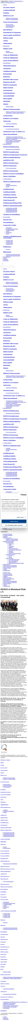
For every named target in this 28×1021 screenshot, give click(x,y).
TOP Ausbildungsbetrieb (10, 197)
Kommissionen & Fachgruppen (12, 32)
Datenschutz (6, 260)
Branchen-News (7, 219)
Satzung (7, 51)
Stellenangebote (7, 43)
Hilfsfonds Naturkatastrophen (11, 109)
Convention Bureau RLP (14, 559)
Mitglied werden (7, 48)
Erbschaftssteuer (7, 90)
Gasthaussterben (8, 115)
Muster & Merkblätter (9, 176)
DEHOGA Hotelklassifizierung (11, 157)
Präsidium (6, 13)
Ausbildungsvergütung (9, 71)
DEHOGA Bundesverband (12, 18)
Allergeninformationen (9, 65)
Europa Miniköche (13, 562)
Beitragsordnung (9, 52)
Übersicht (8, 249)
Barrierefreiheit (7, 74)
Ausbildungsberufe (8, 189)
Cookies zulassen (14, 521)
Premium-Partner (9, 24)
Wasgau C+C (11, 543)
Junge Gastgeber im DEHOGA (12, 35)
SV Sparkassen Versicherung (15, 549)
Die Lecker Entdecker (13, 560)
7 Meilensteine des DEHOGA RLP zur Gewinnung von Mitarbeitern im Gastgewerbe (16, 137)
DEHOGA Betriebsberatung (11, 146)
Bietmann (11, 551)
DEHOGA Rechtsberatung (10, 163)
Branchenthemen (7, 63)
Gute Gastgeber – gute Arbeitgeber (13, 140)
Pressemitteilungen (8, 222)
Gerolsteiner (11, 546)
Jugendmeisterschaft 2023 (11, 211)
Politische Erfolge (8, 38)
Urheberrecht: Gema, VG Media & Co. (14, 131)
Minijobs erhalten (9, 106)
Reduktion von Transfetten (10, 118)
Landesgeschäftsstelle (9, 10)
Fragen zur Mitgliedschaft (10, 55)
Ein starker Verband (9, 7)
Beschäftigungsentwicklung (12, 229)
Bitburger (11, 547)
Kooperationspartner (10, 25)
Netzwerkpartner (9, 27)
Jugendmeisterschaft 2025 (11, 209)
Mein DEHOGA (7, 29)
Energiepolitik (9, 143)
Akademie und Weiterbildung (11, 214)
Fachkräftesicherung (9, 93)
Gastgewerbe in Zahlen (9, 225)
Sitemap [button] (2, 762)
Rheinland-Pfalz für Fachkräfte (12, 141)
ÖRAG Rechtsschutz (13, 548)
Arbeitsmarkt (7, 68)
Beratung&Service (7, 144)
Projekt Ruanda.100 (9, 200)
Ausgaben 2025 (9, 241)
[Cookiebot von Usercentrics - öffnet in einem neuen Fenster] (20, 495)
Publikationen (7, 246)
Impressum (5, 259)
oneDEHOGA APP (8, 160)
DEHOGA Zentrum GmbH (15, 553)
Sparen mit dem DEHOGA (10, 60)
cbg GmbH (11, 552)
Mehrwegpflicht (7, 98)
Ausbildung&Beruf (7, 179)
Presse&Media (3, 891)
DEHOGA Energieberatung (11, 152)
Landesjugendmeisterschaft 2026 (13, 255)
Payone (10, 555)
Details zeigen (20, 517)
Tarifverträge (7, 121)
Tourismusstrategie (8, 126)
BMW (10, 545)
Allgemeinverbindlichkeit (11, 123)
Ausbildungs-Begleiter (9, 192)
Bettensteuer (6, 76)
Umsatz (7, 231)
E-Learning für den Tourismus (12, 129)
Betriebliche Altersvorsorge (10, 79)
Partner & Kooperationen (10, 22)
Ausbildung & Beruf (4, 804)
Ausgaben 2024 (9, 242)
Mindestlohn (6, 101)
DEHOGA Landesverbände (12, 19)
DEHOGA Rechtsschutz (10, 165)
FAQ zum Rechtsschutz (11, 168)
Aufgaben (8, 184)
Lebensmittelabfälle (8, 96)
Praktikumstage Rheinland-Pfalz (12, 203)
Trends (7, 233)
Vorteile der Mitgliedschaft (10, 57)
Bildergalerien (7, 252)
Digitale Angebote (8, 87)
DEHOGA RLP (6, 572)
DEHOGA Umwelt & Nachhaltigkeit (13, 173)
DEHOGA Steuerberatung (10, 171)
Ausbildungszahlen (10, 230)
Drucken (8, 760)
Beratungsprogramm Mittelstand (13, 149)
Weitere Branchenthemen (10, 134)
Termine (5, 40)
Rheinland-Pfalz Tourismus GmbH (16, 563)
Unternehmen (9, 227)
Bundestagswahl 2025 (9, 82)
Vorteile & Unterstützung (11, 185)
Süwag (10, 557)
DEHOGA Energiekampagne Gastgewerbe (15, 154)
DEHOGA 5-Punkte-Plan (11, 139)
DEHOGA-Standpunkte (10, 85)
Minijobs (5, 104)
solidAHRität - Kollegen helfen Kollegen (15, 113)
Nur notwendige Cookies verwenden (14, 525)
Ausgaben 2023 (9, 244)
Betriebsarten (9, 232)
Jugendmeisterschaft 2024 (11, 210)
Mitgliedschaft (6, 46)
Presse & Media (6, 217)
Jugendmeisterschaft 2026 (11, 208)
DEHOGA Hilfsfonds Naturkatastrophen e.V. (16, 111)
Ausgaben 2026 (9, 240)
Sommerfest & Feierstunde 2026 (13, 254)
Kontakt (7, 186)
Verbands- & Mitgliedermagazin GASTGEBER (8, 910)
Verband (5, 4)
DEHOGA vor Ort (8, 15)
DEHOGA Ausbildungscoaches (12, 181)
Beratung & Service (4, 858)
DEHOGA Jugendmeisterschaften (12, 205)
